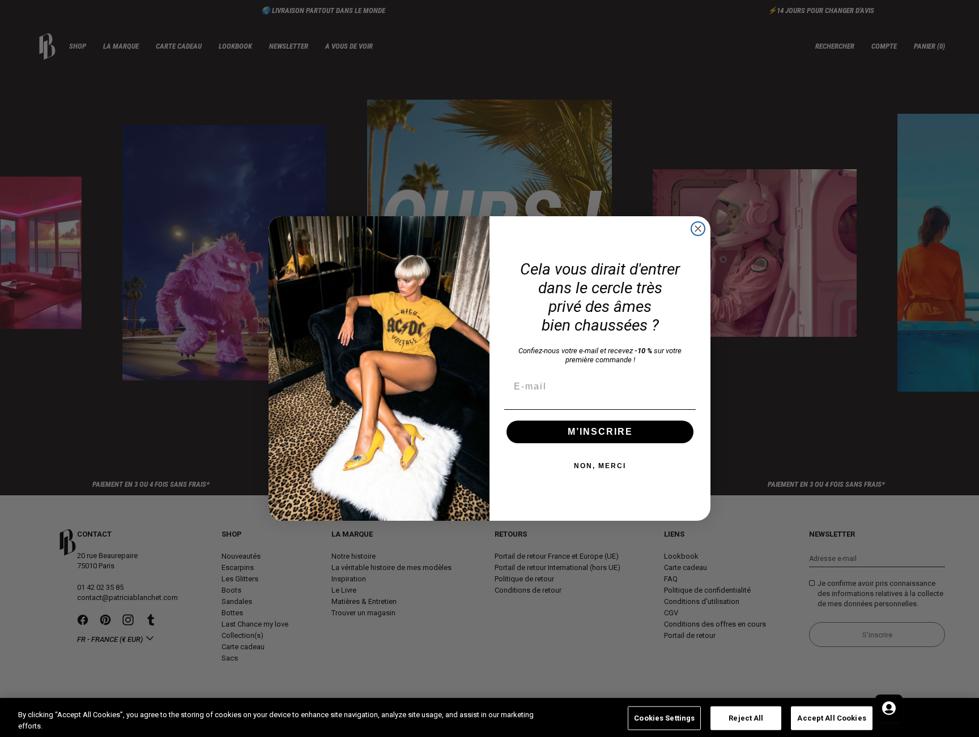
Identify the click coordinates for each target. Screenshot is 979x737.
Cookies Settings (664, 718)
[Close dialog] (698, 228)
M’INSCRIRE (600, 431)
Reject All (746, 718)
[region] (489, 717)
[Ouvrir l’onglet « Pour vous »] (889, 708)
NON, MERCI (600, 466)
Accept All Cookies (831, 718)
